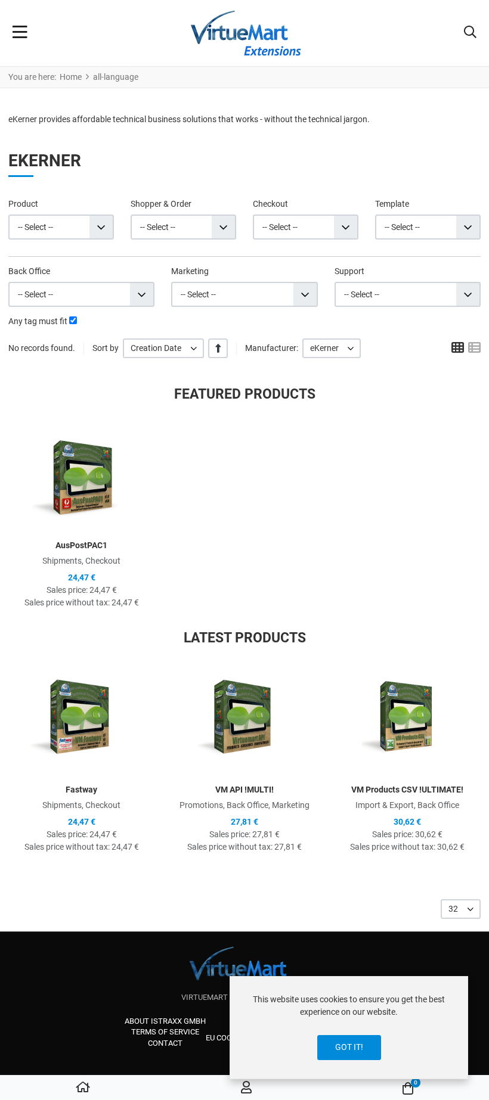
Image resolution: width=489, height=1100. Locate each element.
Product (23, 204)
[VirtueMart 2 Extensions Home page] (244, 969)
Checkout (270, 204)
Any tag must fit (37, 321)
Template (392, 204)
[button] (470, 33)
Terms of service (165, 1031)
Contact (165, 1043)
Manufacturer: (271, 348)
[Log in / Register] (246, 1088)
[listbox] (163, 348)
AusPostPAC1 (81, 545)
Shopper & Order (161, 204)
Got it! (349, 1047)
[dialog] (349, 1027)
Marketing (190, 271)
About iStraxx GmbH (165, 1021)
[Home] (83, 1088)
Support (349, 271)
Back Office (29, 271)
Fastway (81, 789)
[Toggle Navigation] (20, 33)
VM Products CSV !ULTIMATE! (407, 789)
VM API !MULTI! (244, 789)
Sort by (105, 348)
